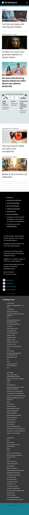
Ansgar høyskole (10, 303)
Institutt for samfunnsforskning (14, 346)
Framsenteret (10, 326)
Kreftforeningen (10, 351)
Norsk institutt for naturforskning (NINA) (16, 428)
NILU (8, 367)
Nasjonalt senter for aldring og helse (15, 391)
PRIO (8, 440)
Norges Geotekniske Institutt (13, 408)
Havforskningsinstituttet (12, 333)
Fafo (8, 317)
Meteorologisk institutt (12, 357)
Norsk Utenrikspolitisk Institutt (14, 426)
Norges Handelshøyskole (12, 410)
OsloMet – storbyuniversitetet (13, 433)
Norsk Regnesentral (11, 422)
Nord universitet (10, 404)
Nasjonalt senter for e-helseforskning (15, 393)
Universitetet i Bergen (11, 479)
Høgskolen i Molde (11, 335)
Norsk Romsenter (11, 424)
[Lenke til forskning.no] (12, 2)
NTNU (8, 382)
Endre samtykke (10, 294)
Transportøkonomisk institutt (13, 472)
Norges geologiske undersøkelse (14, 415)
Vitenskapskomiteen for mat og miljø (15, 499)
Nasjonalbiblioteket (11, 385)
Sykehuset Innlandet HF (12, 468)
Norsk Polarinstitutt (11, 419)
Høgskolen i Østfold (11, 337)
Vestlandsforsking (11, 493)
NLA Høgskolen (10, 372)
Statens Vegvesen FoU (12, 461)
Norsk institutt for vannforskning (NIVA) (16, 431)
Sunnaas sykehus (10, 466)
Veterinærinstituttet (11, 495)
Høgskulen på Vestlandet (12, 342)
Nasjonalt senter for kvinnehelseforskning (16, 395)
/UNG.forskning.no (11, 286)
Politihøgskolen (10, 438)
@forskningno (9, 280)
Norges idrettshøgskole (12, 417)
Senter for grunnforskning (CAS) (14, 453)
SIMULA (8, 448)
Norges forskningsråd (11, 413)
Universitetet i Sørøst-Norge (13, 488)
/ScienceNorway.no (11, 289)
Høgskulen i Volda (11, 339)
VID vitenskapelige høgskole (13, 497)
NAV (8, 359)
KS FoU (8, 348)
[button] (3, 95)
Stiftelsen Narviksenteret (12, 463)
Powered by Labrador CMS (14, 505)
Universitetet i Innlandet (12, 481)
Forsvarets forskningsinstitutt (13, 324)
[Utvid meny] (27, 2)
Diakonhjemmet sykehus (12, 311)
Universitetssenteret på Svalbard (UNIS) (15, 490)
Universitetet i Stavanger (12, 486)
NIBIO (8, 361)
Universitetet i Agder (11, 477)
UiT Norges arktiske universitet (13, 475)
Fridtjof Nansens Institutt (12, 328)
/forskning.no (9, 283)
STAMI (8, 459)
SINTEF (8, 450)
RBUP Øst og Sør (10, 442)
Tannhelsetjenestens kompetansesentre (15, 470)
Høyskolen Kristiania (11, 344)
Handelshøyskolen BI (11, 330)
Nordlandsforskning (11, 406)
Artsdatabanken (10, 309)
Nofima (8, 402)
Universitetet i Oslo (11, 484)
